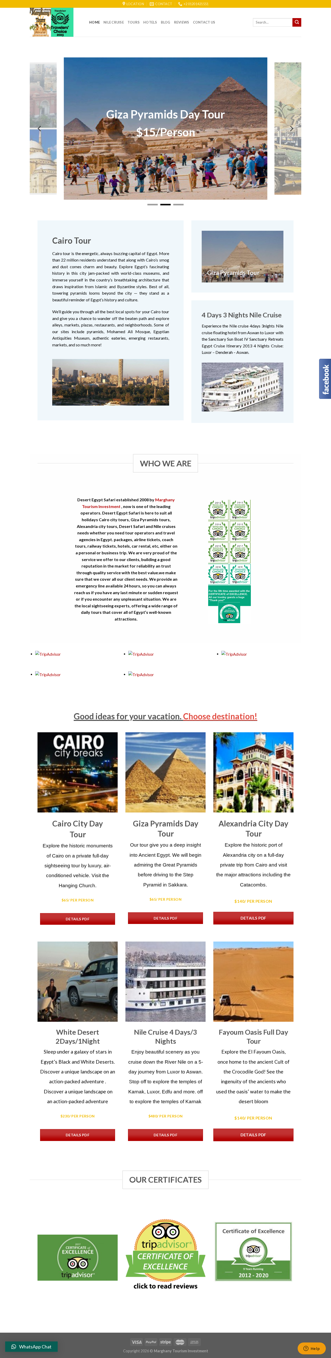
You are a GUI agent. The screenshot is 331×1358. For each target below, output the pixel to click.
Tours (133, 22)
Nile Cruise (113, 22)
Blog (165, 22)
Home (94, 22)
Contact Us (204, 22)
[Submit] (296, 22)
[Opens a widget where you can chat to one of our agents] (311, 1348)
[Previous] (39, 128)
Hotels (150, 22)
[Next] (291, 128)
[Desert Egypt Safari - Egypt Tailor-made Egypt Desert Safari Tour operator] (55, 22)
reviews (181, 22)
